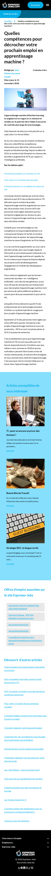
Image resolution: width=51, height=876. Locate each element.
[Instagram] (27, 867)
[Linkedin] (24, 867)
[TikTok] (29, 867)
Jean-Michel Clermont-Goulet (12, 73)
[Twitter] (19, 867)
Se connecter (35, 5)
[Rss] (32, 867)
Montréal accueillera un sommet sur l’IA (22, 173)
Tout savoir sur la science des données (21, 180)
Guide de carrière (10, 14)
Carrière (8, 21)
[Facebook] (22, 867)
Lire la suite (10, 451)
